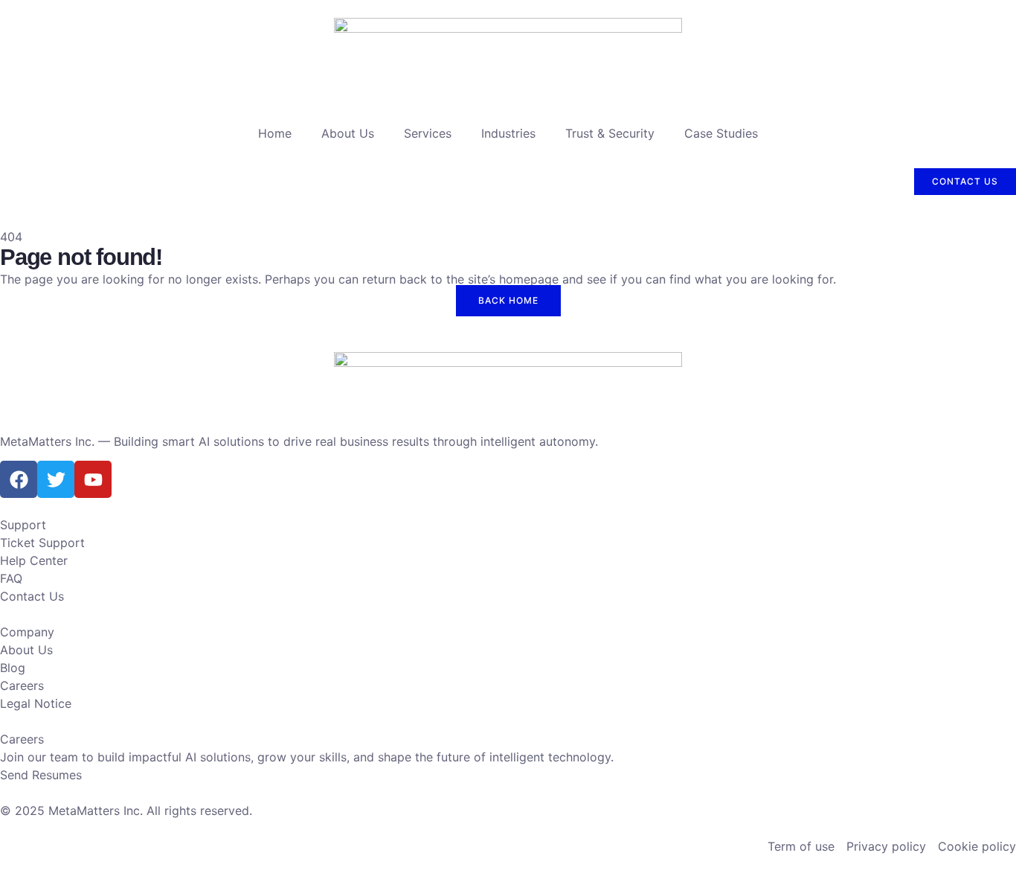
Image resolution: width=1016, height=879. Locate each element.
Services (427, 133)
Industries (508, 133)
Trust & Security (610, 133)
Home (275, 133)
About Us (347, 133)
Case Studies (721, 133)
